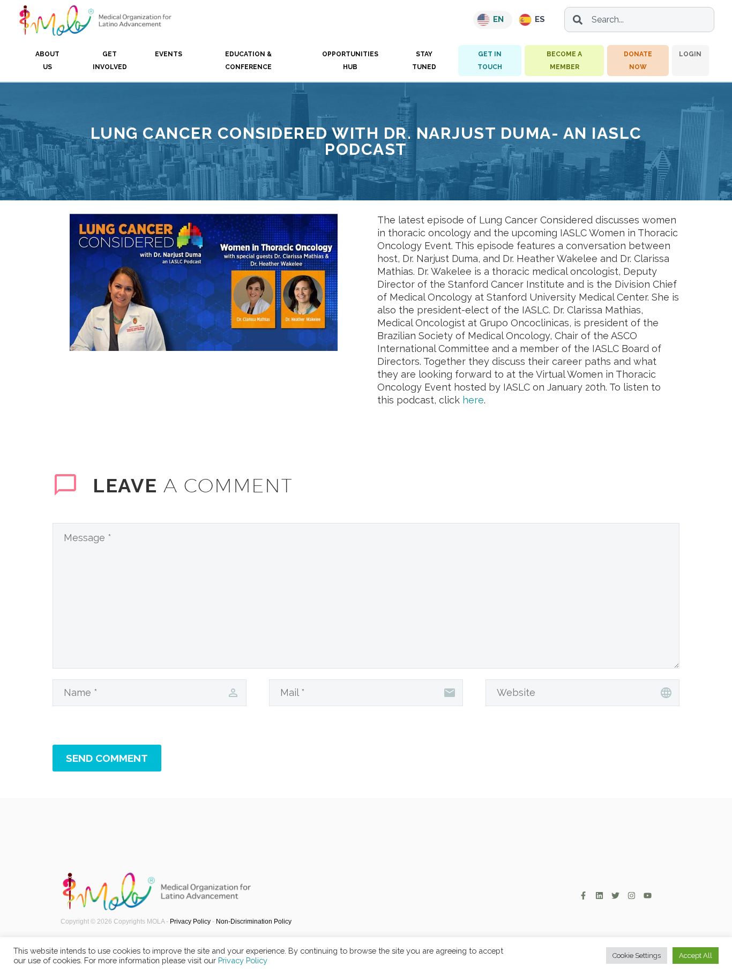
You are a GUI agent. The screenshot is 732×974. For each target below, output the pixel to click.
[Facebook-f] (583, 895)
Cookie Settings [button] (637, 955)
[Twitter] (615, 895)
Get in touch (489, 60)
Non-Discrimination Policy (254, 921)
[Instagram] (632, 895)
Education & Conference (248, 60)
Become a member (564, 60)
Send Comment (107, 758)
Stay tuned (424, 60)
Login (690, 54)
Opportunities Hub (350, 60)
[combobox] (639, 19)
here (473, 400)
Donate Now (638, 60)
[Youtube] (648, 895)
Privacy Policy (190, 921)
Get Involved (110, 60)
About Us (47, 60)
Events (168, 54)
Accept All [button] (695, 955)
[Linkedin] (599, 895)
